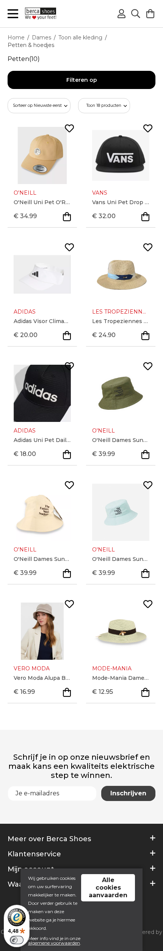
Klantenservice (34, 854)
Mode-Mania (112, 668)
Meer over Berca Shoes (49, 839)
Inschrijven (128, 793)
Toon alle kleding (80, 37)
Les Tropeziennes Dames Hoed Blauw (120, 321)
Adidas (25, 311)
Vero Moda (32, 668)
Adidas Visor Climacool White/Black (42, 321)
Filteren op (81, 80)
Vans (99, 192)
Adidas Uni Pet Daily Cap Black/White (42, 440)
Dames (41, 37)
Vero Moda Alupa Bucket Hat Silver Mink (42, 678)
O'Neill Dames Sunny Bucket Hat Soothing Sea (120, 559)
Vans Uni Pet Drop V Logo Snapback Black (120, 202)
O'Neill (25, 192)
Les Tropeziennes (120, 311)
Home (16, 37)
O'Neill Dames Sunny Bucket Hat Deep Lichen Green (120, 440)
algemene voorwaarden (54, 943)
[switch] (17, 940)
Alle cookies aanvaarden (108, 887)
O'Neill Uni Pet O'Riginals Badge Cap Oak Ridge (42, 202)
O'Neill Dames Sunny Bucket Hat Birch (42, 559)
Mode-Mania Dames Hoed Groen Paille (120, 678)
